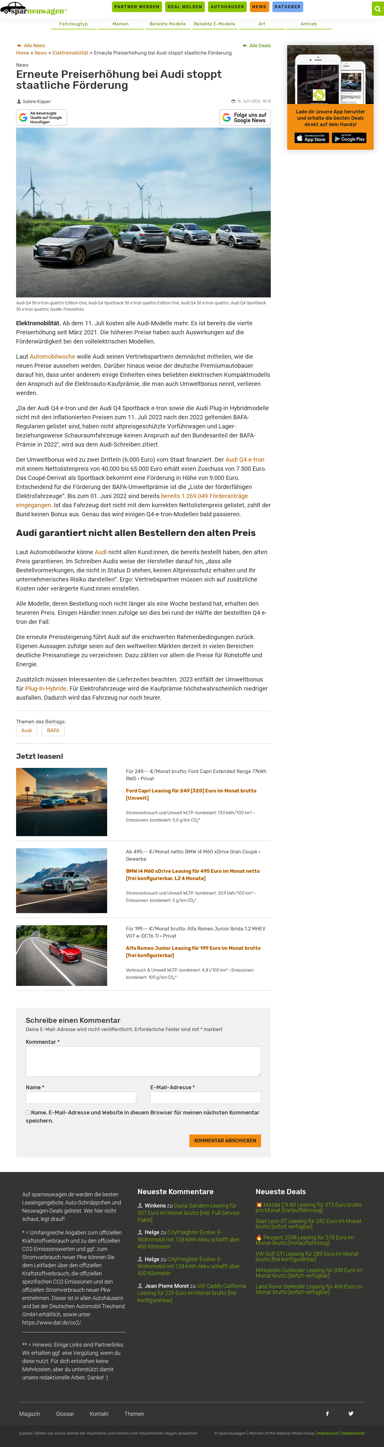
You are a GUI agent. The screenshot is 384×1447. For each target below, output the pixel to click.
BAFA (53, 730)
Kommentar (43, 1042)
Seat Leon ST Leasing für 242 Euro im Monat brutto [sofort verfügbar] (309, 1224)
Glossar (65, 1414)
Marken (121, 24)
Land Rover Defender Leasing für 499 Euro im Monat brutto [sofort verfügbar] (309, 1289)
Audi (101, 552)
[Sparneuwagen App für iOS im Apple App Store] (311, 137)
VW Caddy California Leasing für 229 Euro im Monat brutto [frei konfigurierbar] (192, 1293)
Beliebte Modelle (168, 24)
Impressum (327, 1433)
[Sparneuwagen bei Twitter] (351, 1413)
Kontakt (99, 1414)
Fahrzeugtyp (73, 24)
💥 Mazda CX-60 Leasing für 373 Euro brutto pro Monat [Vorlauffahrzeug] (309, 1207)
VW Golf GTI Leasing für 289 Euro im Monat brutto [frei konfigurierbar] (307, 1256)
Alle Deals (259, 46)
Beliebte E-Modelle (215, 24)
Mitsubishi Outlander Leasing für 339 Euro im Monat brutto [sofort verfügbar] (309, 1273)
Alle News (34, 46)
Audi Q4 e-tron (245, 459)
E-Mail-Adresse (172, 1087)
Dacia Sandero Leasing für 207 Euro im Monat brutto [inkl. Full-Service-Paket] (189, 1212)
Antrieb (309, 24)
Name (35, 1087)
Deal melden (185, 6)
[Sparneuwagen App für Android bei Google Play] (349, 137)
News (259, 6)
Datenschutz (353, 1433)
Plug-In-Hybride (45, 688)
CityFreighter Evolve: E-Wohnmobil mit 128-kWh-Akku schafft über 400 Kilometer (189, 1239)
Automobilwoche (52, 356)
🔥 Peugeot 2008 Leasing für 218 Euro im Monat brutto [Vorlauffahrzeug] (305, 1240)
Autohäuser (227, 6)
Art (262, 24)
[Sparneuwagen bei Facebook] (327, 1413)
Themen (134, 1414)
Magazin (29, 1414)
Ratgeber (288, 6)
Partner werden (137, 6)
